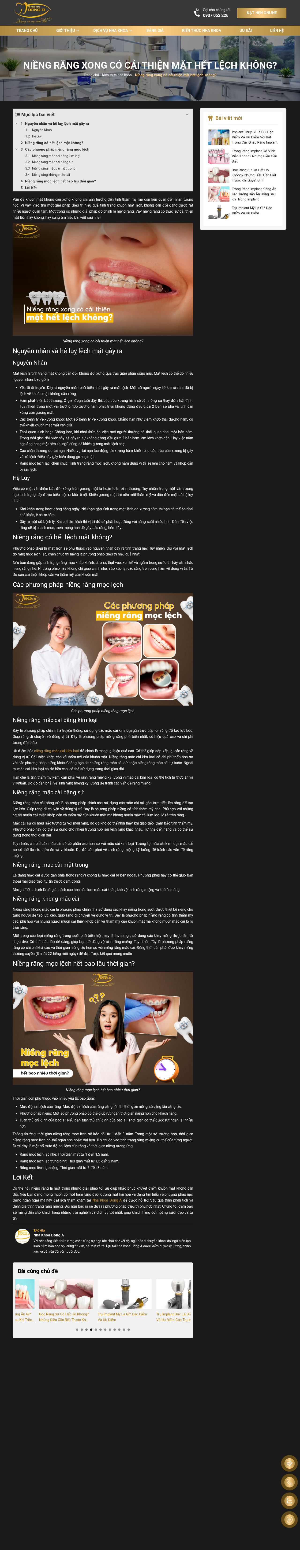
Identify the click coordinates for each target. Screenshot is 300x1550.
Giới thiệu (65, 30)
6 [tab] (100, 1329)
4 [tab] (91, 1329)
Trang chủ (27, 30)
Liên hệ (277, 30)
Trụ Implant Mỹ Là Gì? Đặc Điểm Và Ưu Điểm (100, 1317)
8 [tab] (110, 1329)
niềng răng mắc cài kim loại (56, 751)
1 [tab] (77, 1329)
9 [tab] (114, 1329)
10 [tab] (119, 1329)
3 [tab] (86, 1329)
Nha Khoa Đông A (107, 1200)
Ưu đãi (246, 30)
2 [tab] (82, 1329)
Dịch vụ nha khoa (110, 30)
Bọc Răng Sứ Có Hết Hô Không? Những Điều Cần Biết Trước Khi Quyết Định (42, 1317)
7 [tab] (105, 1329)
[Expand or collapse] (187, 114)
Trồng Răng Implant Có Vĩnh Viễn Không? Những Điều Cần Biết (254, 156)
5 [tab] (96, 1329)
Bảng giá (155, 30)
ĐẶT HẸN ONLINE (262, 13)
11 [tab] (124, 1329)
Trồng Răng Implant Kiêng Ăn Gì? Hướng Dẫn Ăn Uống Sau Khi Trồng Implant (254, 194)
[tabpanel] (44, 1301)
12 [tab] (129, 1329)
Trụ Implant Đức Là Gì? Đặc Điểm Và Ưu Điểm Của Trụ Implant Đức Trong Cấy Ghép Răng (160, 1317)
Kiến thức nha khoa (201, 30)
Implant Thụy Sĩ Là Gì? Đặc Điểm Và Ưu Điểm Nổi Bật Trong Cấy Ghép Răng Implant (255, 137)
